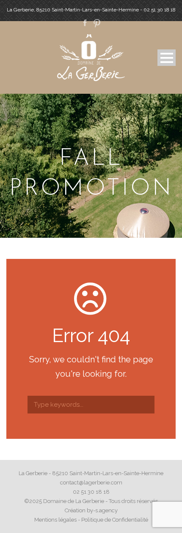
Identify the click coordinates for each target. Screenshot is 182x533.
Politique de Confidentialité (114, 520)
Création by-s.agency (91, 510)
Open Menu (166, 57)
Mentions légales (55, 520)
